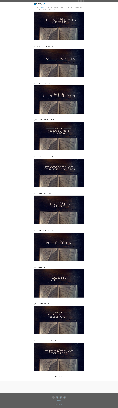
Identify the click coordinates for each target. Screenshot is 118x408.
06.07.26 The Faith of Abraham (45, 341)
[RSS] (83, 1)
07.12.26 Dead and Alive (43, 193)
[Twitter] (80, 1)
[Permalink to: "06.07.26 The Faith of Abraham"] (59, 357)
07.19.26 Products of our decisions (47, 157)
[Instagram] (82, 1)
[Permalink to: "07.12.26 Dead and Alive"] (59, 210)
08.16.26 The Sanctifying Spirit (45, 9)
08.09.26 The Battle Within (44, 46)
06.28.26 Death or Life (42, 267)
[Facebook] (78, 1)
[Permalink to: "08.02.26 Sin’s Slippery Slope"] (59, 99)
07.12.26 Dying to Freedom (44, 230)
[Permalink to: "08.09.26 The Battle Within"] (59, 63)
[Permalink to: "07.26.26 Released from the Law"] (59, 136)
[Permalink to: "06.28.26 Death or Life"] (59, 283)
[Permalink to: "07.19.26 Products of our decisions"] (59, 173)
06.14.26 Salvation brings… (44, 304)
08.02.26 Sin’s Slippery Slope (44, 83)
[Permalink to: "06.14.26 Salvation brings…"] (59, 320)
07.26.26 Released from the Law (46, 120)
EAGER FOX (61, 404)
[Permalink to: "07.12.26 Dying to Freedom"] (59, 247)
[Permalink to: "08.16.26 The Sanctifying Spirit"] (59, 26)
